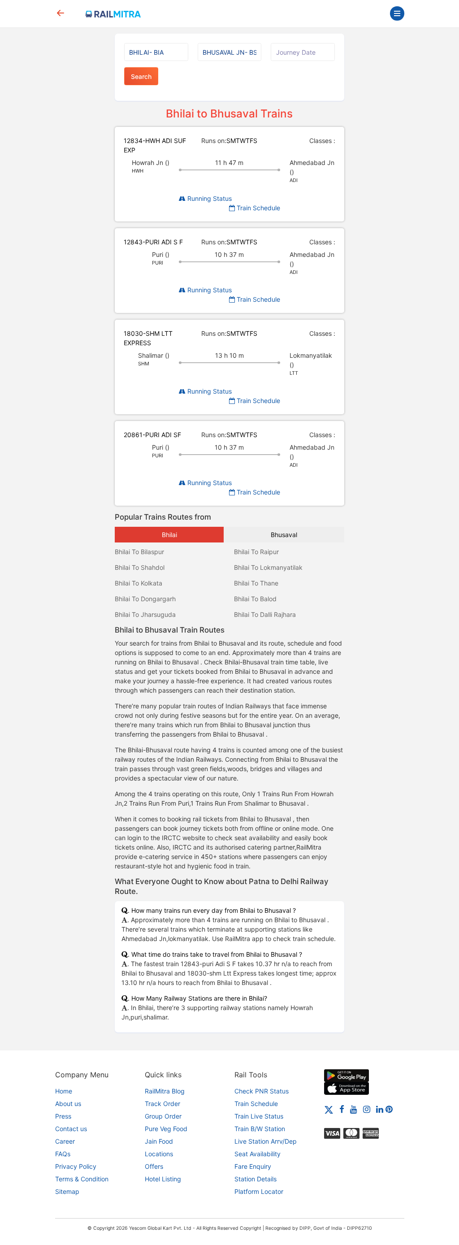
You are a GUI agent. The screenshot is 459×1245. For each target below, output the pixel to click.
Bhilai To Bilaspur (139, 551)
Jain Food (159, 1141)
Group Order (163, 1116)
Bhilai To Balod (255, 599)
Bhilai (169, 534)
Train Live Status (258, 1116)
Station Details (255, 1179)
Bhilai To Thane (256, 583)
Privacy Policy (75, 1166)
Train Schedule (257, 208)
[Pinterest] (389, 1109)
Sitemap (67, 1191)
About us (68, 1103)
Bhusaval (284, 534)
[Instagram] (366, 1109)
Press (63, 1116)
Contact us (71, 1128)
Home (63, 1091)
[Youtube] (353, 1109)
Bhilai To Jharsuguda (145, 614)
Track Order (162, 1103)
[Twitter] (328, 1109)
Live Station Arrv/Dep (265, 1141)
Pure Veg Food (166, 1128)
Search (141, 76)
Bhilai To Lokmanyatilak (268, 567)
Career (65, 1141)
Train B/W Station (259, 1128)
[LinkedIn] (379, 1109)
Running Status (209, 198)
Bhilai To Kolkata (138, 583)
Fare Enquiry (252, 1166)
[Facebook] (341, 1109)
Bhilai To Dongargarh (145, 599)
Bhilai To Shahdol (140, 567)
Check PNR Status (261, 1091)
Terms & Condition (81, 1179)
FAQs (62, 1154)
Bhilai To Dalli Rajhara (265, 614)
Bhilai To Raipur (256, 551)
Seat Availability (257, 1154)
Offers (154, 1166)
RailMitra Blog (165, 1091)
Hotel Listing (163, 1179)
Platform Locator (258, 1191)
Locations (159, 1154)
